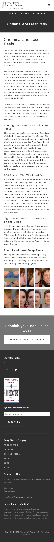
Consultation (12, 454)
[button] (49, 5)
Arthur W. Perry (11, 380)
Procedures (11, 445)
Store (7, 467)
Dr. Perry (9, 449)
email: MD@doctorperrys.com (18, 497)
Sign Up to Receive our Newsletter (16, 408)
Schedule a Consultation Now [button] (27, 13)
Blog (7, 463)
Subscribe (14, 421)
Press (7, 458)
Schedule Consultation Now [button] (27, 339)
